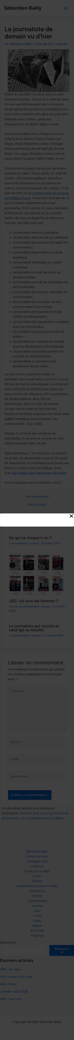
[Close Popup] (71, 516)
